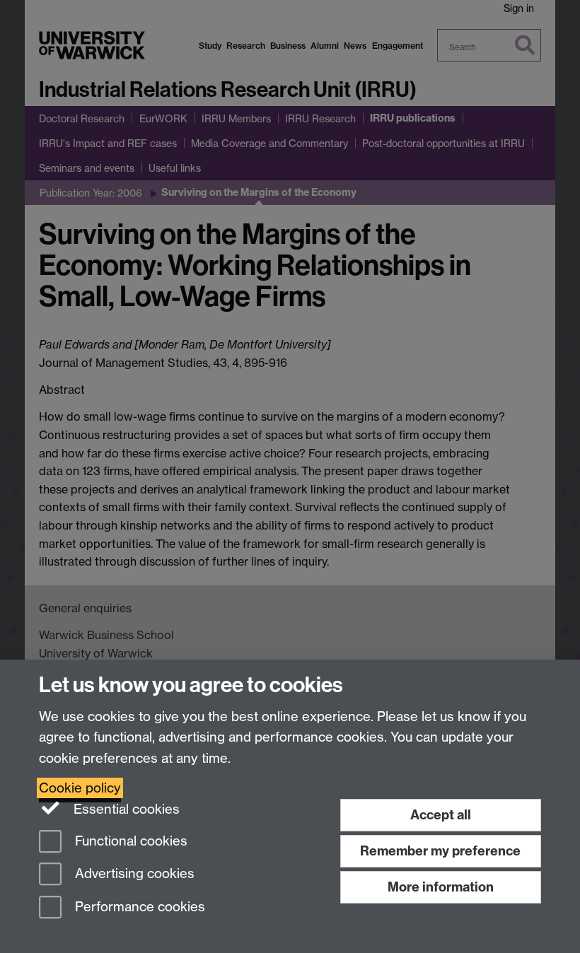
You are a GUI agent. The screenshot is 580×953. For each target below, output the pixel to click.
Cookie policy (80, 788)
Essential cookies (125, 809)
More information (441, 887)
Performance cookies (138, 907)
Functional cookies (129, 841)
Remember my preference (440, 851)
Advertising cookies (133, 874)
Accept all (440, 815)
